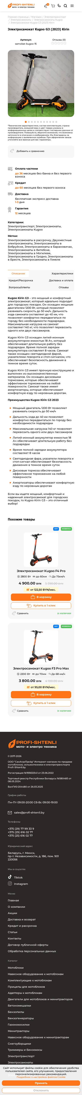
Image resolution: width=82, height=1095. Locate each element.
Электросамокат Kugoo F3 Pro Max (41, 668)
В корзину (44, 597)
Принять (41, 1083)
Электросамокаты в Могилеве (29, 253)
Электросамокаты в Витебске (29, 250)
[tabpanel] (41, 83)
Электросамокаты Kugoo (25, 229)
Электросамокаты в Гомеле (41, 259)
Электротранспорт (21, 226)
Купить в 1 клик (44, 605)
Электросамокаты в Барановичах (48, 246)
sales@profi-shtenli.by (28, 812)
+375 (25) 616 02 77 (20, 835)
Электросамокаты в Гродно (27, 256)
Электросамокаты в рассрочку (29, 240)
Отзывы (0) (59, 39)
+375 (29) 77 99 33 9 (21, 828)
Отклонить (41, 1090)
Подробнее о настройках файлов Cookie (41, 1077)
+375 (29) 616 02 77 (20, 832)
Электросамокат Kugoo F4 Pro (41, 571)
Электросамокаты (48, 226)
